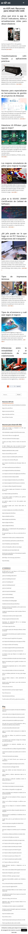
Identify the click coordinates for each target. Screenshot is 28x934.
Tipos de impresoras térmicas (8, 696)
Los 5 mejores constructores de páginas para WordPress (13, 473)
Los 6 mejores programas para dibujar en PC (11, 856)
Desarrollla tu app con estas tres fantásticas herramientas (14, 405)
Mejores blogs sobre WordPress (8, 513)
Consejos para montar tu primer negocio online (12, 615)
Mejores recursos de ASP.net (8, 411)
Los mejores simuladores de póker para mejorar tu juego (14, 164)
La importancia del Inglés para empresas (10, 837)
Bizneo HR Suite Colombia (7, 417)
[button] (24, 2)
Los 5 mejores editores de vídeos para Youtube (12, 846)
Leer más (14, 932)
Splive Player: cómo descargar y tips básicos (11, 557)
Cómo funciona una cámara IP (8, 783)
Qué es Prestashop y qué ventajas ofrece (10, 543)
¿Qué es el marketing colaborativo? (9, 575)
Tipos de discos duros (6, 916)
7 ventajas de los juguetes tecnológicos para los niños (13, 763)
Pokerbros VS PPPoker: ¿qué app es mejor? (11, 876)
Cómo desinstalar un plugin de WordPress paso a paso (13, 432)
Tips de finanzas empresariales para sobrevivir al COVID (13, 919)
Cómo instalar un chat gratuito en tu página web (12, 789)
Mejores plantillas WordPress (8, 516)
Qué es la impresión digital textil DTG (9, 886)
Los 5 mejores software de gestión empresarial (11, 852)
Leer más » (9, 49)
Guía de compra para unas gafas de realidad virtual (12, 823)
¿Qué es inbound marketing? (8, 597)
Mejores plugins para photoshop (9, 519)
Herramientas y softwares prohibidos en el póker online (13, 834)
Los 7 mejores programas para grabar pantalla (11, 859)
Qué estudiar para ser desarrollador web (10, 550)
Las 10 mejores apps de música (8, 626)
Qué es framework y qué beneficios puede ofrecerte (13, 540)
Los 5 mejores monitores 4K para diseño (10, 476)
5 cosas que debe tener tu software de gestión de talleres (14, 748)
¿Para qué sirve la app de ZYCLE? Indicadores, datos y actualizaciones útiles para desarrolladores (14, 20)
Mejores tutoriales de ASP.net (8, 414)
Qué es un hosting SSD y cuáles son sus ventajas (12, 547)
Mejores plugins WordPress (7, 522)
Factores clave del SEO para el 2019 (9, 453)
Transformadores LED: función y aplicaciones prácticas (14, 58)
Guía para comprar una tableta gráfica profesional (12, 456)
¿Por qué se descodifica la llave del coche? (10, 728)
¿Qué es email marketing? (7, 594)
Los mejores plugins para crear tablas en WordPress (13, 510)
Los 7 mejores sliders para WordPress (10, 493)
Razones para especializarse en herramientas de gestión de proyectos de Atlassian (14, 93)
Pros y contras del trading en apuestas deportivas (12, 883)
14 (14, 386)
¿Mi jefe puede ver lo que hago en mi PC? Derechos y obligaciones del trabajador (14, 236)
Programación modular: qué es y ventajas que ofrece (13, 537)
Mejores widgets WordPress (8, 525)
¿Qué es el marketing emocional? (9, 578)
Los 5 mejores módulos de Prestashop (10, 644)
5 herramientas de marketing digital (9, 600)
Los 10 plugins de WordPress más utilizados (11, 470)
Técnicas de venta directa (7, 686)
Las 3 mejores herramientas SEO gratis (10, 459)
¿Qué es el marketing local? (7, 582)
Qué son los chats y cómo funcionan (9, 898)
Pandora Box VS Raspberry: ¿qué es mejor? (11, 872)
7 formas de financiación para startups (10, 756)
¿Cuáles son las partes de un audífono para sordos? (12, 720)
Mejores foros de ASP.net (7, 408)
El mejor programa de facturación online (10, 618)
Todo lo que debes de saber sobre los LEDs (11, 923)
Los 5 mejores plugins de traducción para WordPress (13, 479)
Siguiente (18, 386)
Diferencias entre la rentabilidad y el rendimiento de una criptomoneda (14, 352)
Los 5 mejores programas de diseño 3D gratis (11, 849)
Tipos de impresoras (6, 693)
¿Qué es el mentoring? (6, 588)
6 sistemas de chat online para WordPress (10, 603)
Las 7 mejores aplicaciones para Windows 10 (11, 467)
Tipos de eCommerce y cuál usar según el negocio (14, 313)
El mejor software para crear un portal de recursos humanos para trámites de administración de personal (14, 446)
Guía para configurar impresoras (9, 826)
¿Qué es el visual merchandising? (9, 591)
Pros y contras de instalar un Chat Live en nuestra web (13, 670)
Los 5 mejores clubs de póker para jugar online (11, 843)
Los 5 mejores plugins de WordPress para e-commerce (13, 483)
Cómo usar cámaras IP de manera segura (10, 438)
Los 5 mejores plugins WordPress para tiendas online (13, 647)
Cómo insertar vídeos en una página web (10, 435)
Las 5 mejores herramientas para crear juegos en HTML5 (13, 641)
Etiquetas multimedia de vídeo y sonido (10, 450)
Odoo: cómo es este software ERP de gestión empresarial (14, 869)
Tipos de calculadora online (8, 913)
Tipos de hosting (5, 560)
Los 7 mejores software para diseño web (10, 862)
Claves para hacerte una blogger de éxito (10, 766)
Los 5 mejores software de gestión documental (11, 486)
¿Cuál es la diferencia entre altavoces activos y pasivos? (13, 717)
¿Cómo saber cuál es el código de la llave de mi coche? (13, 714)
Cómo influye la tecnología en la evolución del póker (13, 786)
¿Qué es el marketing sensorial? (8, 585)
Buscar (18, 394)
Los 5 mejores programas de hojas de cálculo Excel (12, 650)
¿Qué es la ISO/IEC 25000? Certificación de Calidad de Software (14, 201)
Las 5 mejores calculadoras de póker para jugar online (13, 840)
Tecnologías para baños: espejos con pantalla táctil (12, 906)
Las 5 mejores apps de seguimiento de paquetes (12, 638)
